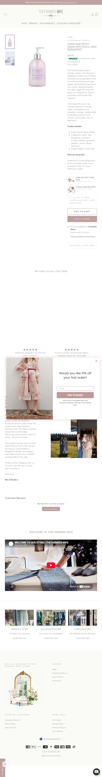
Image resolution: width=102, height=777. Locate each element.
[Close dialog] (96, 361)
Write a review (51, 509)
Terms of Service (59, 727)
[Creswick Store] (19, 618)
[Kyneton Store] (82, 618)
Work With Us (57, 731)
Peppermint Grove (79, 40)
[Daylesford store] (51, 618)
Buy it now (82, 219)
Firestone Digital (55, 756)
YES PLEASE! (75, 395)
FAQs (54, 669)
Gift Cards (56, 720)
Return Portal (57, 677)
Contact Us (56, 680)
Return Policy (10, 724)
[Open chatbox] (96, 771)
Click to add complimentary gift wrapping (82, 200)
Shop (24, 23)
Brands (33, 23)
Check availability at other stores (82, 236)
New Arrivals (47, 23)
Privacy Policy (58, 724)
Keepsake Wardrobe (69, 23)
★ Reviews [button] (3, 767)
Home (69, 37)
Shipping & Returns (82, 245)
